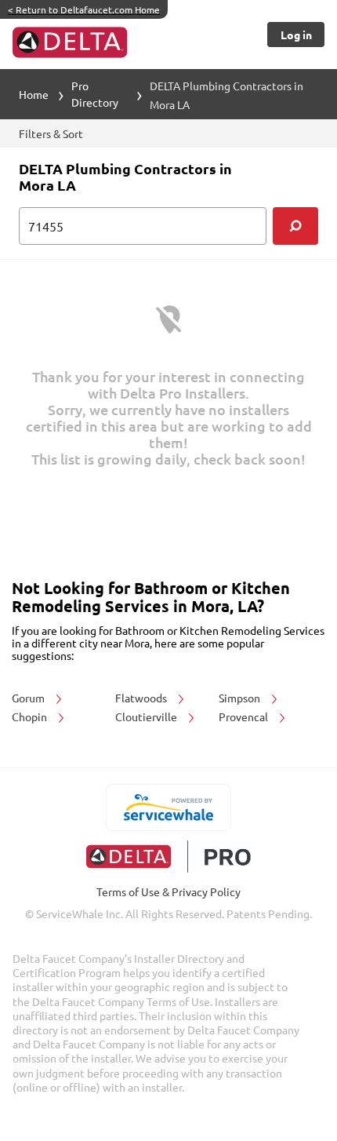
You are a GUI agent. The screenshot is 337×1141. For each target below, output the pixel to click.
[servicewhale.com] (169, 807)
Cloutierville (147, 716)
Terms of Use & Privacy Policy (168, 891)
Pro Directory (94, 93)
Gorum (29, 698)
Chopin (30, 716)
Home (34, 94)
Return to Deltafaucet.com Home (84, 9)
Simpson (241, 698)
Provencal (244, 716)
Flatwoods (142, 698)
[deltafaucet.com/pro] (169, 856)
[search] (295, 226)
